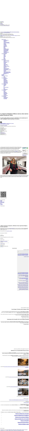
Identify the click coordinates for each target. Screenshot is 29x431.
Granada (5, 56)
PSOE (4, 88)
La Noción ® (1, 429)
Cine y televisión (6, 95)
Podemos (5, 85)
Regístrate (1, 23)
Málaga (3, 39)
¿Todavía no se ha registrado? (3, 241)
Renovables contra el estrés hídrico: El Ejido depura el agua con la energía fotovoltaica (23, 285)
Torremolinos (5, 51)
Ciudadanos (5, 84)
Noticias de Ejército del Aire (23, 422)
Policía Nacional (6, 80)
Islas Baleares (5, 62)
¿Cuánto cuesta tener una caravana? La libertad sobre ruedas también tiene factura (23, 276)
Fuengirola (5, 44)
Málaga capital (5, 46)
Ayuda (7, 429)
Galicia (4, 67)
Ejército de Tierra (6, 83)
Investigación (5, 92)
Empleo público (2, 202)
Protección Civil (5, 78)
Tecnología (5, 94)
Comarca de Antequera (6, 42)
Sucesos (5, 90)
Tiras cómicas (5, 98)
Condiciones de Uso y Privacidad (4, 430)
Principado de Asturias (6, 61)
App (4, 32)
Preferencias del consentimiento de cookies (19, 430)
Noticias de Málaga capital (23, 424)
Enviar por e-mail (2, 132)
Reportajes (5, 96)
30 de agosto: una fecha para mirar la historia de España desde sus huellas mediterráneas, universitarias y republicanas (23, 254)
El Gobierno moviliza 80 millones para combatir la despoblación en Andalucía (23, 289)
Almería (5, 54)
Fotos (11, 35)
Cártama (5, 41)
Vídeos (13, 35)
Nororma (5, 48)
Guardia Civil (5, 81)
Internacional (4, 73)
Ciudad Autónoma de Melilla (7, 72)
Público (1, 201)
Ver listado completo (26, 256)
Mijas (4, 47)
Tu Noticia (15, 35)
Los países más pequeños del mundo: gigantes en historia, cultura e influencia (23, 279)
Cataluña (5, 65)
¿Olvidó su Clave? (2, 243)
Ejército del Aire (6, 82)
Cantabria (5, 63)
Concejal (1, 204)
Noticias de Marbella (25, 420)
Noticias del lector (6, 97)
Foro (2, 32)
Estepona (5, 43)
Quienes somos (14, 429)
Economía (3, 74)
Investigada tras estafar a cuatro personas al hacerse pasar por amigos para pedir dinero (23, 287)
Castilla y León (5, 64)
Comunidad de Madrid (6, 68)
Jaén (4, 57)
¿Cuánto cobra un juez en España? (24, 396)
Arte (4, 76)
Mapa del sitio (10, 429)
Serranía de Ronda (6, 50)
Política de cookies (11, 430)
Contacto (23, 429)
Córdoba (5, 55)
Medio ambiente (5, 93)
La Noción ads (24, 155)
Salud (4, 91)
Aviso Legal (25, 429)
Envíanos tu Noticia (19, 429)
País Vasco (5, 70)
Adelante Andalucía (6, 87)
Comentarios (5, 125)
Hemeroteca (18, 35)
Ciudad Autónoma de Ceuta (7, 71)
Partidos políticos (6, 89)
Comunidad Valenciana (6, 66)
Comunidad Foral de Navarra (7, 69)
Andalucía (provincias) (6, 60)
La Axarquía (5, 45)
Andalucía (3, 53)
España (3, 59)
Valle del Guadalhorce (6, 52)
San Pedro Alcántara (7, 35)
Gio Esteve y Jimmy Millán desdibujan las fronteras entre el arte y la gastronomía (23, 283)
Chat (1, 32)
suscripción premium (11, 228)
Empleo (1, 200)
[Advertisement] (14, 5)
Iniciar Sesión (2, 24)
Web (0, 203)
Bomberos (5, 79)
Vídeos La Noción (2, 35)
